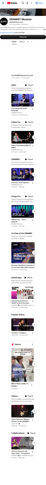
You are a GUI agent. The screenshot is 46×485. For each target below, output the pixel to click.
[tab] (14, 41)
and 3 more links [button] (20, 32)
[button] (31, 41)
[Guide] (3, 3)
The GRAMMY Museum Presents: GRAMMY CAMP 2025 (23, 75)
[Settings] (31, 3)
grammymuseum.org (7, 32)
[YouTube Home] (12, 3)
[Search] (23, 3)
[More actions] (33, 109)
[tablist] (23, 41)
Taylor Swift (14, 423)
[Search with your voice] (27, 3)
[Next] (34, 100)
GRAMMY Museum (16, 113)
